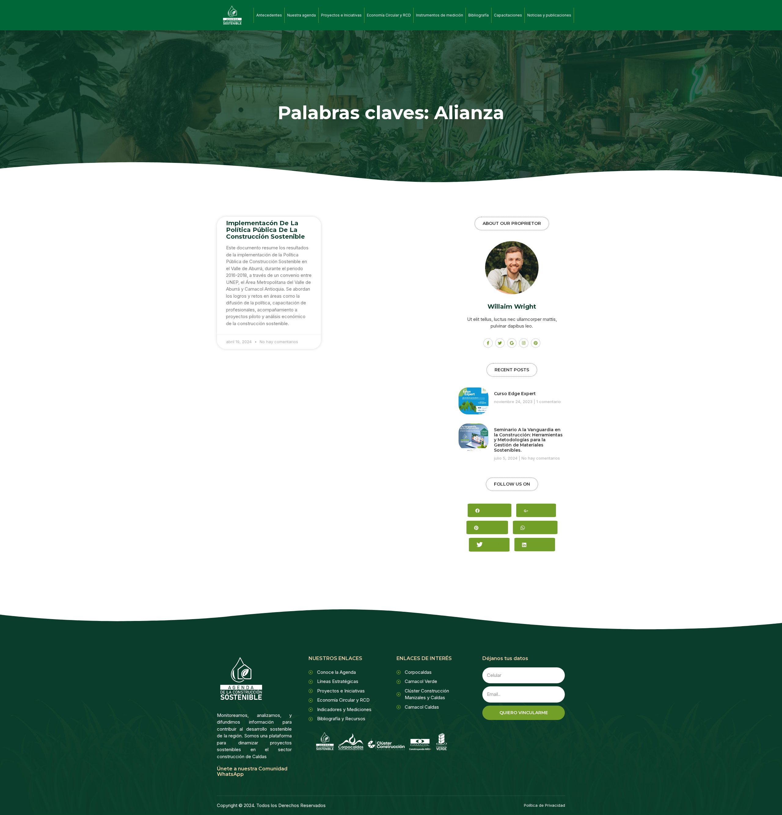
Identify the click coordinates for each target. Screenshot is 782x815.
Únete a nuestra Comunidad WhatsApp (252, 771)
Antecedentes (269, 15)
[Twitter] (500, 343)
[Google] (512, 343)
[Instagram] (523, 343)
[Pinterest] (535, 343)
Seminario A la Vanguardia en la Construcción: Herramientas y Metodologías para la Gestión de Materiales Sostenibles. (528, 440)
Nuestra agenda (301, 15)
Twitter (493, 544)
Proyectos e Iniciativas (341, 15)
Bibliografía (478, 15)
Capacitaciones (508, 15)
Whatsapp (537, 527)
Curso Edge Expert (515, 393)
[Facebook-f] (488, 343)
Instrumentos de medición (439, 15)
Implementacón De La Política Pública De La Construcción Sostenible (265, 229)
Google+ (538, 510)
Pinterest (489, 527)
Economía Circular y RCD (389, 15)
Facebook (492, 510)
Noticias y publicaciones (549, 15)
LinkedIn (536, 544)
